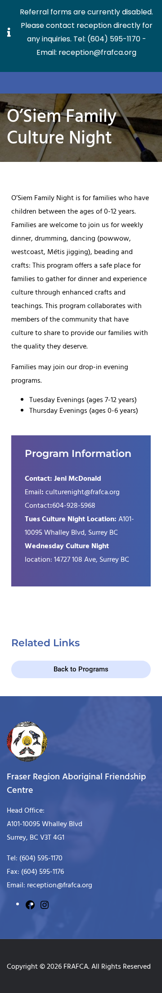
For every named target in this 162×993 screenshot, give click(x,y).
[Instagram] (44, 904)
